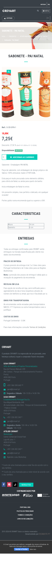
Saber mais (33, 549)
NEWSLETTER (26, 485)
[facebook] (3, 484)
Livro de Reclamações (25, 519)
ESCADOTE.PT (44, 534)
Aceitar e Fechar (21, 549)
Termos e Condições (25, 515)
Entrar (9, 18)
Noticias (43, 4)
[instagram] (9, 484)
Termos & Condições (38, 327)
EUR (18, 18)
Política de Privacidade (25, 511)
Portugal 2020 (25, 507)
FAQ (49, 4)
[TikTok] (15, 484)
